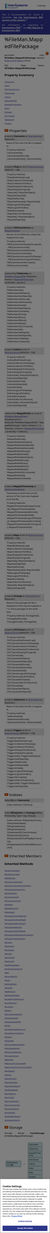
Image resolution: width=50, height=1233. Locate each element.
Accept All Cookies (25, 1228)
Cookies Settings (25, 1221)
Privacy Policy (16, 1216)
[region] (25, 1206)
